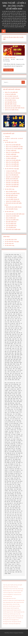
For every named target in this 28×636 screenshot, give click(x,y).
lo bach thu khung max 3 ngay (17, 590)
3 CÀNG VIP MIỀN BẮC (9, 58)
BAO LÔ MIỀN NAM (11, 218)
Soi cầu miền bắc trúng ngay (12, 168)
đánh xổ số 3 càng (16, 604)
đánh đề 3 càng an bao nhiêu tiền (14, 606)
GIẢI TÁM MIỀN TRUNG (10, 102)
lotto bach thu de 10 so (17, 594)
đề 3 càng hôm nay (19, 617)
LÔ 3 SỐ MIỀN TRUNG (10, 100)
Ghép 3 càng (5, 584)
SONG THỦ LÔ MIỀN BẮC (12, 156)
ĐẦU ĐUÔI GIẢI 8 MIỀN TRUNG (12, 106)
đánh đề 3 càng (5, 606)
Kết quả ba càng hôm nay (7, 590)
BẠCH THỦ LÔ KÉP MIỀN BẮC (13, 145)
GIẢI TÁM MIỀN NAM (11, 225)
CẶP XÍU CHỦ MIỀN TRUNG (11, 110)
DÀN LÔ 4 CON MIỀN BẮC (11, 92)
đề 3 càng (4, 617)
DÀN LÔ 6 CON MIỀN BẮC (12, 162)
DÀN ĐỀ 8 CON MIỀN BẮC (12, 184)
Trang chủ (7, 136)
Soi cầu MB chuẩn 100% (11, 142)
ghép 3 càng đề (10, 584)
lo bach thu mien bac (17, 592)
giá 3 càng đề (20, 584)
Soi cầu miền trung (9, 189)
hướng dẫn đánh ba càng (7, 588)
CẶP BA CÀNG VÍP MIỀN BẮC (13, 173)
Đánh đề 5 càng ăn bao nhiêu (19, 600)
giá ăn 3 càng (5, 586)
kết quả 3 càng (14, 588)
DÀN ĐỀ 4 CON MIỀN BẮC (12, 180)
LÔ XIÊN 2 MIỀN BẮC (11, 150)
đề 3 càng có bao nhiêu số (11, 617)
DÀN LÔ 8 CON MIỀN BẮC (12, 166)
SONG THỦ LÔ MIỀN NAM (12, 216)
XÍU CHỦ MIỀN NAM (11, 223)
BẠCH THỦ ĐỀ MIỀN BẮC (12, 175)
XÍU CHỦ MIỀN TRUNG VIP (11, 96)
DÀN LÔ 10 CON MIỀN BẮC (13, 152)
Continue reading (8, 70)
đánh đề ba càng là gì (6, 615)
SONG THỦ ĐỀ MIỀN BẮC (12, 186)
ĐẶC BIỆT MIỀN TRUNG (10, 104)
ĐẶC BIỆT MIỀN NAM (11, 221)
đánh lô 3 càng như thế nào (8, 604)
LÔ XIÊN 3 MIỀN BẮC (11, 154)
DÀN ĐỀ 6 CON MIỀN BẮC (12, 182)
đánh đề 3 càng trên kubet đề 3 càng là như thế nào (12, 610)
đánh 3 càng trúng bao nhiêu (8, 602)
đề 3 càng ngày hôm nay (14, 619)
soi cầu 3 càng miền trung (7, 596)
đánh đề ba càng (6, 613)
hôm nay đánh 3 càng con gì (13, 586)
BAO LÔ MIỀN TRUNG (11, 191)
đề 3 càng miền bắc (6, 619)
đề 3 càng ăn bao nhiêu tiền (16, 621)
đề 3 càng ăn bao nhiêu (7, 621)
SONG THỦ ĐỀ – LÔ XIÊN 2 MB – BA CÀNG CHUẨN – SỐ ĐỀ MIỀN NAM (14, 5)
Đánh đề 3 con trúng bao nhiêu (8, 600)
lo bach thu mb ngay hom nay (8, 592)
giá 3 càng (15, 584)
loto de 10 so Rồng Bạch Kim (8, 594)
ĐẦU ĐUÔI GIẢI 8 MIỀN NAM (13, 229)
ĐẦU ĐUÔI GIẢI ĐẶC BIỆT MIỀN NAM (15, 214)
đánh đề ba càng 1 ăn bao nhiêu (14, 613)
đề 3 (22, 615)
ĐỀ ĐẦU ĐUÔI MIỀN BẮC (12, 179)
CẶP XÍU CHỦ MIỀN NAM (12, 220)
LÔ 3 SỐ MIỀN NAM (11, 227)
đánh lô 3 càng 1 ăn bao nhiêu (19, 602)
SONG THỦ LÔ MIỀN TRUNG (12, 98)
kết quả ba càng (20, 588)
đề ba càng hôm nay (16, 623)
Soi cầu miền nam (9, 211)
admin (13, 59)
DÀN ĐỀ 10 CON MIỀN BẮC (13, 177)
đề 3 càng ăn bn (6, 623)
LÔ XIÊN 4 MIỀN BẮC (11, 158)
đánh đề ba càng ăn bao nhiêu (16, 615)
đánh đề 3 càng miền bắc (15, 608)
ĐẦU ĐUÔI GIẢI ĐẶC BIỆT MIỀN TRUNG (14, 108)
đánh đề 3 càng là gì (6, 608)
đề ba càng (11, 623)
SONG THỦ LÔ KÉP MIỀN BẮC (13, 160)
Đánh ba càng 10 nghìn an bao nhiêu (9, 598)
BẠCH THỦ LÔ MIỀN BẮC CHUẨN (14, 146)
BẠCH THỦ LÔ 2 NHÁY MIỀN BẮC (14, 148)
